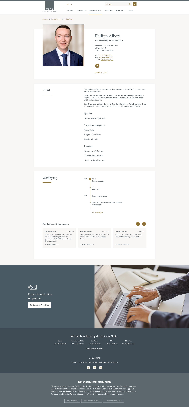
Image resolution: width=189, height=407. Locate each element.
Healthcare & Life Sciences (93, 151)
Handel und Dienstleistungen (94, 160)
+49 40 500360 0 (94, 344)
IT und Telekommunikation (93, 155)
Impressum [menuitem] (83, 362)
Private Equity (89, 130)
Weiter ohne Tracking (91, 401)
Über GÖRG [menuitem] (108, 10)
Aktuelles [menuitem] (70, 10)
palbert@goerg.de (107, 60)
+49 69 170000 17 (77, 344)
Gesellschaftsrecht (91, 139)
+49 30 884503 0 (60, 344)
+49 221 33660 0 (111, 344)
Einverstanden (72, 401)
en (71, 4)
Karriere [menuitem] (130, 10)
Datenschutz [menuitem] (93, 362)
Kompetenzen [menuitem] (81, 10)
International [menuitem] (120, 10)
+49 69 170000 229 (105, 57)
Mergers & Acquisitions (92, 135)
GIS (135, 4)
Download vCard (101, 72)
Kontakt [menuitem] (74, 362)
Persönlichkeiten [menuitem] (95, 10)
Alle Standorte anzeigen (94, 348)
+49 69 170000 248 (105, 55)
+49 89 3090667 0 (128, 344)
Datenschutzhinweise (113, 401)
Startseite (45, 19)
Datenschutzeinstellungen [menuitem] (108, 362)
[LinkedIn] (94, 369)
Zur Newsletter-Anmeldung (39, 305)
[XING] (88, 369)
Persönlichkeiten (56, 19)
